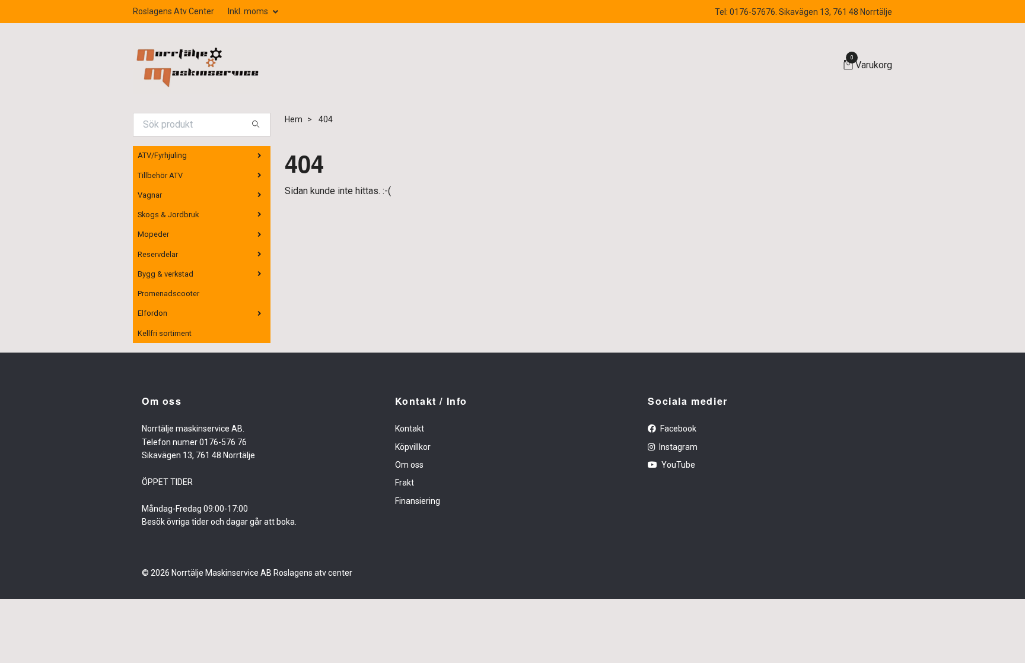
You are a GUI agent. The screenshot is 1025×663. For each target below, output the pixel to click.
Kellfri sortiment (165, 333)
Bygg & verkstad (165, 273)
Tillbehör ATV (160, 175)
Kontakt (409, 428)
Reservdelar (158, 254)
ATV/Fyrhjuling (162, 155)
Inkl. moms (249, 11)
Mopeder (153, 234)
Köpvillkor (413, 447)
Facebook (677, 428)
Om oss (409, 465)
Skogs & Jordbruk (168, 214)
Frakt (404, 482)
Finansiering (417, 501)
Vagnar (150, 195)
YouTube (677, 465)
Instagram (677, 447)
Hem (294, 119)
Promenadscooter (168, 293)
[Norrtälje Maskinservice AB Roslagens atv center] (196, 65)
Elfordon (152, 313)
